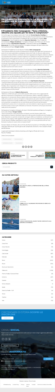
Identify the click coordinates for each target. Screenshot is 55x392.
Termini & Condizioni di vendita (44, 384)
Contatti (33, 384)
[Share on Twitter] (26, 147)
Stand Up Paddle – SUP (8, 290)
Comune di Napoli (7, 139)
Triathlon (4, 297)
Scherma (4, 277)
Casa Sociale (5, 253)
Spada (3, 287)
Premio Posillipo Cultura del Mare (10, 273)
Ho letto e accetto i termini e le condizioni (14, 361)
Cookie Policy (16, 384)
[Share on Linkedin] (29, 147)
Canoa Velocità (5, 247)
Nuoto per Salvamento (7, 267)
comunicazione (18, 139)
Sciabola (4, 280)
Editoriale (4, 257)
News (3, 16)
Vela (3, 300)
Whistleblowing (7, 384)
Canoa (3, 240)
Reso (27, 386)
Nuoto (3, 263)
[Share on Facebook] (23, 147)
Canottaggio (5, 250)
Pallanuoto (11, 16)
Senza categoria (6, 283)
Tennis (3, 293)
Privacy (22, 384)
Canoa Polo (5, 243)
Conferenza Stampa (7, 143)
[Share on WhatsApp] (31, 147)
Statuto (28, 384)
